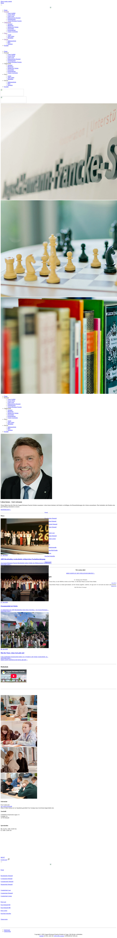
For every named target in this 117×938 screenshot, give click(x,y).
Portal (46, 512)
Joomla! (41, 936)
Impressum (7, 930)
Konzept (6, 11)
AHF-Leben (11, 36)
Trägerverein (7, 22)
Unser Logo (11, 16)
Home (5, 10)
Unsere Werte (11, 14)
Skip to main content (6, 1)
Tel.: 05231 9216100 (6, 806)
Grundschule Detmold (7, 893)
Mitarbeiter (10, 25)
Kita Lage (3, 902)
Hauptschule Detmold (7, 884)
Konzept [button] (6, 53)
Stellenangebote (12, 41)
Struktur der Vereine (13, 27)
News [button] (5, 74)
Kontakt (6, 45)
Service (6, 39)
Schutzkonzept (12, 19)
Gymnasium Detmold (6, 878)
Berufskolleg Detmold (7, 875)
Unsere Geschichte (13, 31)
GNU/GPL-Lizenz (59, 936)
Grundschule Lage (6, 890)
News (5, 33)
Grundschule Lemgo (6, 896)
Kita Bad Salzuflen (6, 913)
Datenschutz (7, 931)
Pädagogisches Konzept (14, 18)
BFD (9, 42)
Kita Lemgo (4, 910)
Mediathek (10, 38)
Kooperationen (12, 30)
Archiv (9, 34)
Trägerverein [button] (7, 63)
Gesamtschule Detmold (7, 881)
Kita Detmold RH (5, 905)
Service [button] (6, 80)
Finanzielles (11, 28)
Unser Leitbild (11, 13)
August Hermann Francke (15, 21)
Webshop (10, 44)
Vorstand (10, 24)
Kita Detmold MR (6, 907)
